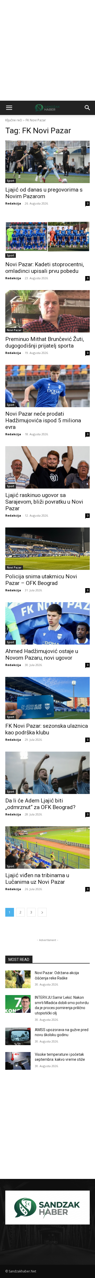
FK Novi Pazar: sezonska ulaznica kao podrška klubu (46, 729)
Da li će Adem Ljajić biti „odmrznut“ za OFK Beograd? (40, 803)
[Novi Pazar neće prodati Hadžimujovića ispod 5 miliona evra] (47, 386)
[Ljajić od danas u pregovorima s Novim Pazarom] (47, 162)
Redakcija (13, 203)
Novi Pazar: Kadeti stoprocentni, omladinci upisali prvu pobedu (44, 267)
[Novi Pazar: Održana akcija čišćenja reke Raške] (18, 979)
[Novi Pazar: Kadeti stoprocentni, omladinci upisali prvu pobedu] (47, 236)
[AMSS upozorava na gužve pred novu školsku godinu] (18, 1036)
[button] (9, 108)
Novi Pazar (14, 330)
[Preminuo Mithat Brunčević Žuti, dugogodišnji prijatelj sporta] (47, 311)
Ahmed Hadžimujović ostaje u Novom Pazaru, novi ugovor (41, 654)
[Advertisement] (47, 50)
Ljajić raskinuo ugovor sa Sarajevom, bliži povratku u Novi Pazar (44, 502)
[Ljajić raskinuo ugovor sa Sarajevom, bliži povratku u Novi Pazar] (47, 467)
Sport (10, 181)
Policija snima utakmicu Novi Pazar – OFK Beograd (41, 579)
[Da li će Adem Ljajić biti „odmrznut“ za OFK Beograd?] (47, 773)
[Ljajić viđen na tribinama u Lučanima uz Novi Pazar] (47, 847)
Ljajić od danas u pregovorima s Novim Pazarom (44, 193)
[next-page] (42, 912)
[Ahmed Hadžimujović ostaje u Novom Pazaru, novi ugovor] (47, 623)
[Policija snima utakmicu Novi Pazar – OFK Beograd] (47, 548)
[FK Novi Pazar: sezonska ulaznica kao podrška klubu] (47, 698)
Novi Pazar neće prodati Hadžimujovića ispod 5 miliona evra (43, 420)
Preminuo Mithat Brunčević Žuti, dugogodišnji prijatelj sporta (44, 342)
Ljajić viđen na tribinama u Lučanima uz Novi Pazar (37, 878)
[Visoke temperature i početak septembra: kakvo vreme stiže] (18, 1061)
